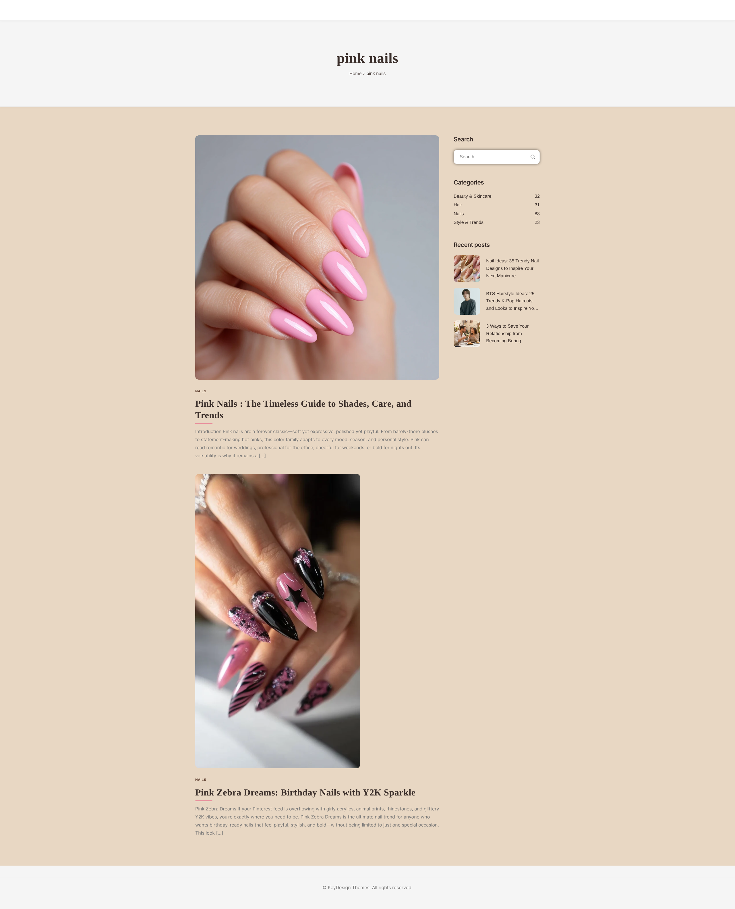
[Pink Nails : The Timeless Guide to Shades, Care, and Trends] (317, 257)
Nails (200, 391)
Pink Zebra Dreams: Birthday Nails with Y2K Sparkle (305, 792)
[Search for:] (497, 157)
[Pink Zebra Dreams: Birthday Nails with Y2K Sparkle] (277, 620)
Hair (458, 205)
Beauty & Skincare (473, 196)
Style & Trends (468, 222)
